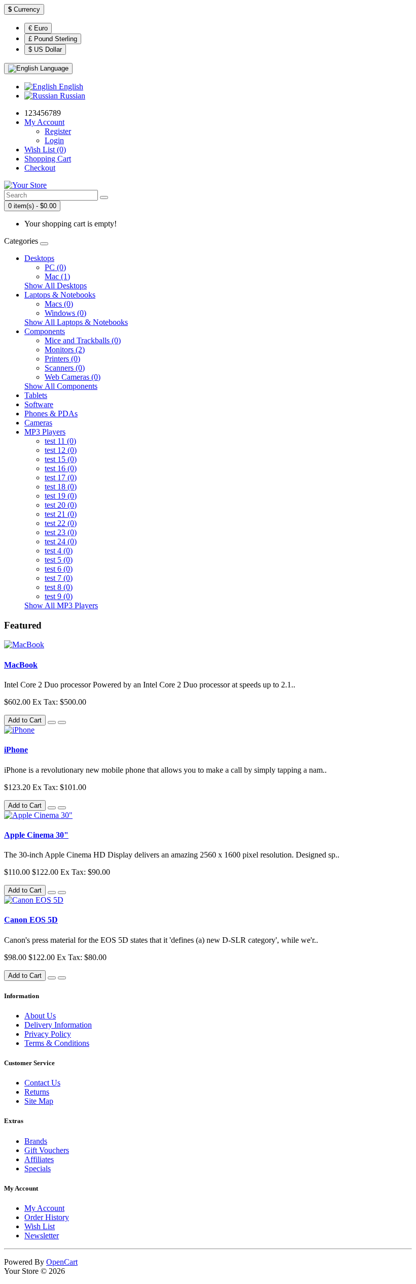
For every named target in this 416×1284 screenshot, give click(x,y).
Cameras (38, 422)
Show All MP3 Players (61, 605)
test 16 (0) (61, 468)
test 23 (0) (61, 532)
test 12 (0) (61, 450)
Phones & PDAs (51, 413)
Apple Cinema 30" (36, 835)
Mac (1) (57, 276)
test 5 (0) (59, 559)
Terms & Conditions (56, 1043)
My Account (44, 1208)
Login (54, 140)
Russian (71, 95)
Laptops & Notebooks (59, 294)
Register (58, 131)
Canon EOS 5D (31, 919)
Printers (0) (62, 358)
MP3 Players (44, 431)
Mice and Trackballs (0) (83, 340)
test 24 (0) (61, 541)
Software (38, 404)
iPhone (16, 749)
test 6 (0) (59, 569)
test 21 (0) (61, 514)
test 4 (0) (59, 550)
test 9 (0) (59, 596)
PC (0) (55, 267)
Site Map (38, 1101)
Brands (35, 1141)
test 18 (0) (61, 486)
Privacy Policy (47, 1034)
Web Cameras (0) (72, 377)
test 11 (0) (60, 441)
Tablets (35, 395)
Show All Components (60, 386)
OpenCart (62, 1262)
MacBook (21, 665)
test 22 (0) (61, 523)
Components (44, 331)
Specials (37, 1168)
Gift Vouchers (46, 1150)
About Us (40, 1015)
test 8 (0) (59, 587)
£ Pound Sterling (52, 39)
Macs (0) (59, 304)
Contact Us (42, 1082)
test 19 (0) (61, 495)
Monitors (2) (65, 349)
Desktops (39, 258)
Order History (46, 1217)
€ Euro (38, 28)
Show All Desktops (55, 285)
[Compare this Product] (62, 722)
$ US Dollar (45, 49)
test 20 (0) (61, 505)
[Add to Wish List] (52, 722)
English (70, 86)
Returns (36, 1092)
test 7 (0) (59, 578)
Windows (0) (65, 313)
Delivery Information (58, 1024)
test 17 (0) (61, 477)
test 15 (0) (61, 459)
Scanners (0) (65, 368)
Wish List (39, 1226)
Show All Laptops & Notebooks (76, 322)
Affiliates (39, 1159)
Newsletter (41, 1235)
